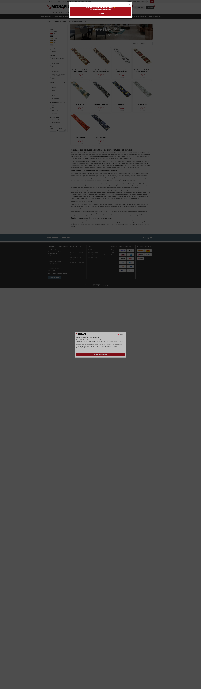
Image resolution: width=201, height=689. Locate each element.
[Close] (130, 4)
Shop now (101, 13)
